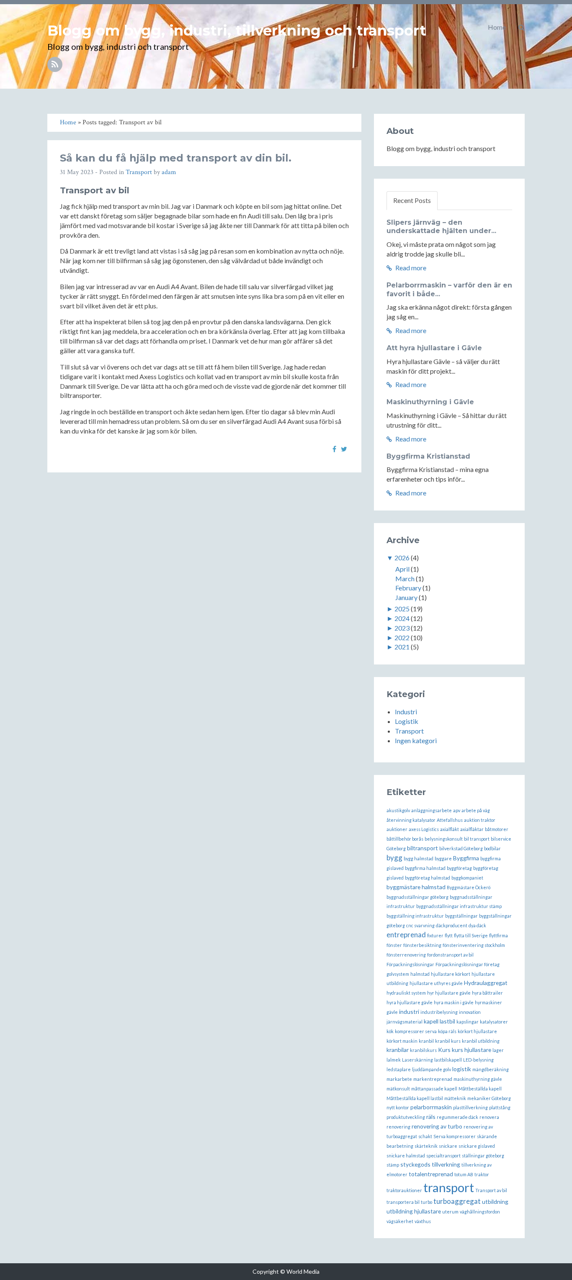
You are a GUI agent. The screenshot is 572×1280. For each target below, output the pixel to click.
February (408, 588)
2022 (402, 637)
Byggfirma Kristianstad (428, 456)
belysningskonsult (444, 838)
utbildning (495, 1201)
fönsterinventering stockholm (474, 945)
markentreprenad (432, 1079)
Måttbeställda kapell (480, 1088)
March (405, 578)
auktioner (396, 829)
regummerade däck (457, 1117)
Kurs (444, 1049)
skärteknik (426, 1146)
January (406, 597)
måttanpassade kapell (434, 1088)
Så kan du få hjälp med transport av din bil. (175, 158)
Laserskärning (417, 1059)
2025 (402, 609)
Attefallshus (450, 820)
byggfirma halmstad (425, 868)
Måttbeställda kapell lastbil (414, 1098)
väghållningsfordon (480, 1211)
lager (498, 1050)
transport (448, 1187)
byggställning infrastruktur (415, 915)
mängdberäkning (490, 1069)
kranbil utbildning (481, 1041)
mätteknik (455, 1098)
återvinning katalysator (410, 820)
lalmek (393, 1059)
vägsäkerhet (399, 1221)
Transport (139, 172)
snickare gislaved (477, 1146)
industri (409, 1011)
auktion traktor (479, 820)
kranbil (426, 1041)
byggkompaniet (467, 877)
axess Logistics (424, 829)
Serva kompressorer (454, 1136)
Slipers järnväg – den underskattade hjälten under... (441, 226)
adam (169, 172)
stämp (392, 1164)
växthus (423, 1221)
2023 (402, 628)
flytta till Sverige (471, 935)
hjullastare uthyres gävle (436, 983)
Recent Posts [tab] (412, 200)
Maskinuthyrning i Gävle (430, 402)
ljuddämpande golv (431, 1069)
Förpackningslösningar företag (467, 964)
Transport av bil (491, 1190)
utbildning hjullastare (413, 1211)
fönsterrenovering (406, 954)
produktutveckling (405, 1117)
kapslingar (467, 1021)
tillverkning (446, 1164)
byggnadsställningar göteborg (417, 897)
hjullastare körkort (450, 974)
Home (497, 27)
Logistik (406, 721)
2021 (402, 647)
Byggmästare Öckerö (468, 887)
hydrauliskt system (406, 992)
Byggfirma (466, 858)
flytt (449, 935)
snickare (448, 1146)
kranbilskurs (423, 1050)
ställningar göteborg (483, 1155)
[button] (521, 27)
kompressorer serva (416, 1031)
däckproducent (451, 925)
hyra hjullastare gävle (409, 1002)
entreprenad (406, 934)
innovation (470, 1012)
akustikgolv (398, 810)
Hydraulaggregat (486, 982)
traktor (481, 1174)
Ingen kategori (416, 740)
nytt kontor (397, 1107)
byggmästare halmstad (416, 886)
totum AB (463, 1174)
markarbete (399, 1079)
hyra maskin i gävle (454, 1002)
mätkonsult (398, 1088)
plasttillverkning (470, 1107)
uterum (450, 1211)
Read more (410, 268)
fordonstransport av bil (450, 954)
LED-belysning (478, 1059)
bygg (394, 857)
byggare (443, 858)
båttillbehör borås (404, 838)
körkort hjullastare (477, 1031)
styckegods (415, 1164)
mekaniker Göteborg (489, 1098)
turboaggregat (457, 1201)
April (402, 569)
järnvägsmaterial (404, 1021)
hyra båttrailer (487, 992)
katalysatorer (494, 1021)
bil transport (477, 838)
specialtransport (443, 1155)
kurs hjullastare (471, 1049)
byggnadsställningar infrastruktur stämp (459, 906)
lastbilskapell (448, 1059)
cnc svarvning (420, 925)
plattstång (499, 1107)
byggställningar (461, 915)
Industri (406, 712)
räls (430, 1116)
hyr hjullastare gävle (449, 992)
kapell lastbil (439, 1021)
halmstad (420, 974)
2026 (402, 558)
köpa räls (447, 1031)
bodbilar (492, 848)
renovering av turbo (437, 1126)
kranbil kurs (448, 1041)
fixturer (435, 935)
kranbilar (397, 1049)
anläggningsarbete (431, 810)
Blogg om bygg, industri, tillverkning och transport (236, 30)
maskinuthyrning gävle (477, 1079)
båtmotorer (496, 829)
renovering (398, 1126)
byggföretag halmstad (427, 877)
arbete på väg (475, 810)
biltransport (422, 848)
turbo (426, 1202)
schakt (425, 1136)
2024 (402, 618)
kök (390, 1031)
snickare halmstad (405, 1155)
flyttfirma (498, 935)
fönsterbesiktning (422, 945)
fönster (394, 945)
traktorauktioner (404, 1190)
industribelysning (439, 1012)
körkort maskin (401, 1041)
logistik (461, 1068)
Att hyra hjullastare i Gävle (434, 348)
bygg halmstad (418, 858)
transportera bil (403, 1202)
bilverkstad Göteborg (461, 848)
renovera (489, 1117)
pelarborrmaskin (431, 1107)
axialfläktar (472, 829)
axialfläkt (449, 829)
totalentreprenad (431, 1173)
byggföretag (459, 868)
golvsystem (397, 974)
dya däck (477, 925)
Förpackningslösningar (410, 964)
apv (456, 810)
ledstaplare (398, 1069)
